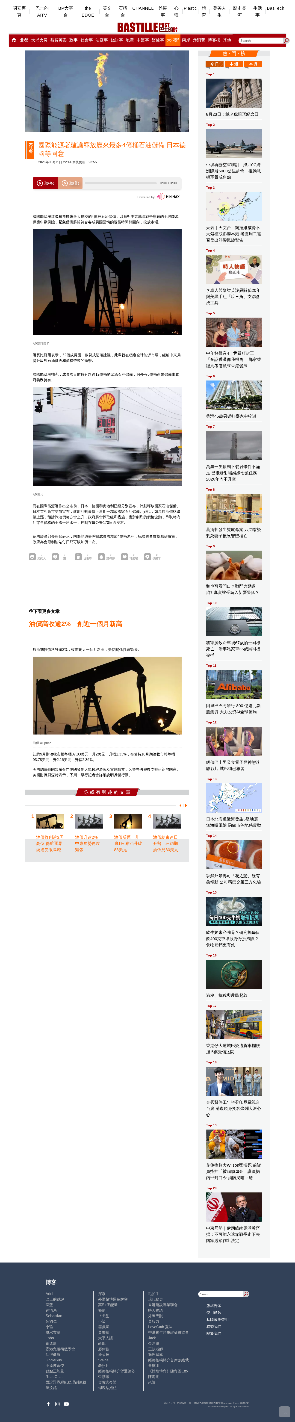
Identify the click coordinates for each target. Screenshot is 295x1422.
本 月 (253, 64)
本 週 (234, 64)
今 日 (214, 64)
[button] (179, 805)
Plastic (190, 8)
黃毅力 (153, 1321)
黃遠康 (51, 1343)
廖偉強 (103, 1349)
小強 (49, 1327)
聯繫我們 (213, 1326)
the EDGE (88, 12)
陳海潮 (153, 1377)
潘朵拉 (103, 1355)
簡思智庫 (155, 1355)
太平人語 (105, 1338)
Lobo (50, 1338)
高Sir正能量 (108, 1305)
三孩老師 (155, 1349)
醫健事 (158, 40)
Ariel (49, 1294)
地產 (130, 40)
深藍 (49, 1305)
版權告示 (213, 1306)
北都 (24, 40)
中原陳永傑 (55, 1366)
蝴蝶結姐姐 (107, 1388)
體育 (204, 12)
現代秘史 (155, 1299)
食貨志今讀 (107, 1382)
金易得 (153, 1343)
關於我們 (213, 1333)
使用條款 (213, 1313)
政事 (73, 40)
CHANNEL (143, 8)
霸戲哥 (103, 1327)
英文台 (107, 12)
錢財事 (117, 40)
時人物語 (155, 1310)
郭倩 (102, 1310)
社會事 (86, 40)
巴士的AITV (42, 12)
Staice (103, 1360)
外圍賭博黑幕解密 (113, 1299)
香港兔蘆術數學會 (60, 1349)
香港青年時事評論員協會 (168, 1332)
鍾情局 (51, 1310)
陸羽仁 (51, 1321)
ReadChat (54, 1377)
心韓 (176, 12)
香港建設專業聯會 (163, 1305)
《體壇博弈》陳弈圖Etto (168, 1371)
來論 (152, 1382)
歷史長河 (239, 12)
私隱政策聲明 (217, 1320)
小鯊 (102, 1321)
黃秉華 (103, 1332)
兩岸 (186, 40)
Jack (152, 1338)
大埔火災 (39, 40)
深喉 (102, 1294)
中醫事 (143, 40)
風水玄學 (53, 1332)
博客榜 (214, 40)
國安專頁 (19, 12)
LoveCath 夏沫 (160, 1327)
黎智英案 (58, 40)
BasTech (275, 8)
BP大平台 (65, 12)
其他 (227, 40)
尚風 (102, 1343)
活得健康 (53, 1355)
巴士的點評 (55, 1299)
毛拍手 (153, 1294)
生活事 (257, 12)
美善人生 (219, 12)
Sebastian (54, 1316)
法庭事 (101, 40)
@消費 (199, 40)
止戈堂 (103, 1316)
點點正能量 (55, 1371)
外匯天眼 (155, 1316)
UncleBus (54, 1360)
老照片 (103, 1366)
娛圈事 (163, 12)
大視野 (173, 40)
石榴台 (122, 12)
